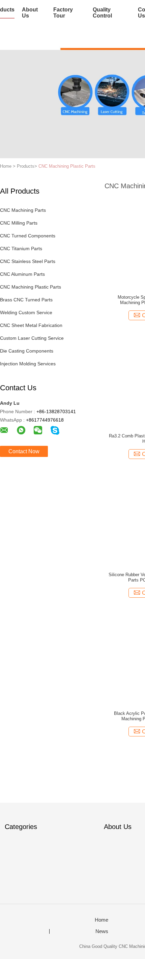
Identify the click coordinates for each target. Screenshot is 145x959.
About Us (30, 13)
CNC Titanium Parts (21, 248)
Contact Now (23, 451)
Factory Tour (63, 13)
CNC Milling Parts (18, 223)
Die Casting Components (26, 351)
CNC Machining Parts (23, 210)
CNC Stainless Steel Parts (27, 261)
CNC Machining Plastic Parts (66, 166)
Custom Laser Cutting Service (32, 338)
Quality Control (102, 13)
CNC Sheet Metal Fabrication (31, 325)
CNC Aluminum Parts (22, 274)
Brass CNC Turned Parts (26, 299)
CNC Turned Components (27, 235)
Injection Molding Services (28, 363)
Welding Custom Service (26, 312)
